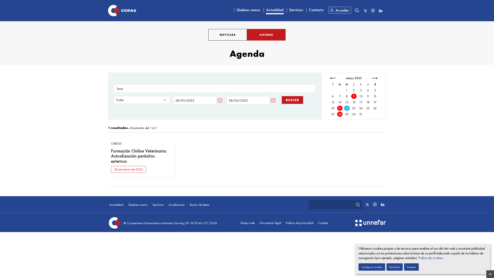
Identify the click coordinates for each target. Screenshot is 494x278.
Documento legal (270, 223)
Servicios (296, 9)
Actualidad (274, 9)
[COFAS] (122, 10)
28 (340, 114)
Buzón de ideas (199, 205)
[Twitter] (365, 11)
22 (347, 108)
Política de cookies (430, 258)
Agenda (266, 34)
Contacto (316, 9)
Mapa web (247, 223)
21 (339, 108)
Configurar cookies (371, 267)
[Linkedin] (380, 10)
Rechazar (394, 267)
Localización (177, 205)
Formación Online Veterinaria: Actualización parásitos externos (139, 156)
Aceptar (411, 267)
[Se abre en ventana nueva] (370, 225)
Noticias (228, 34)
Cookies (323, 223)
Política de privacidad (299, 223)
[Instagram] (373, 10)
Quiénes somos (248, 9)
